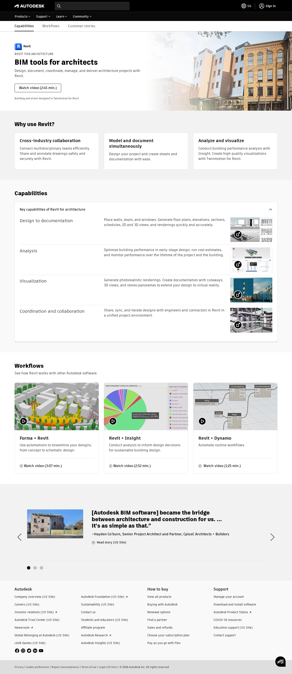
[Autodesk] (29, 6)
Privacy (19, 667)
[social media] (29, 650)
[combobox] (92, 6)
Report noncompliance (65, 667)
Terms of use (89, 667)
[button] (146, 209)
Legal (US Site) (108, 667)
